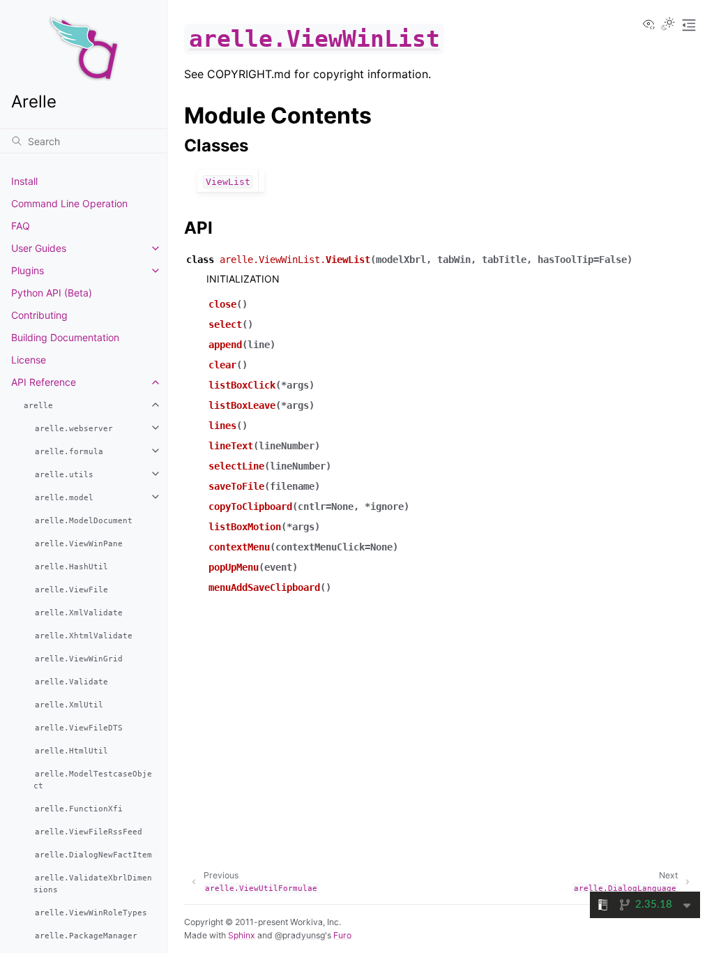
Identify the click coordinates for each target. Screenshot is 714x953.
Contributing (39, 315)
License (28, 360)
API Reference (43, 382)
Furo (342, 935)
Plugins (27, 270)
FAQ (20, 226)
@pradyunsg (300, 935)
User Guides (38, 248)
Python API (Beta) (51, 293)
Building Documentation (65, 337)
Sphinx (241, 935)
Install (24, 181)
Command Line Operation (69, 203)
